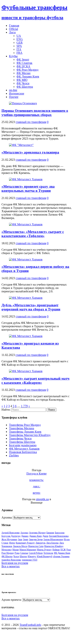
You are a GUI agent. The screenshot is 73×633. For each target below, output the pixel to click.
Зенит (25, 539)
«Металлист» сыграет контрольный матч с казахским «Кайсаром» (35, 380)
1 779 (24, 406)
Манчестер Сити (35, 546)
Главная (14, 25)
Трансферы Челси (20, 438)
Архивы (6, 517)
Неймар (56, 549)
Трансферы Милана (21, 428)
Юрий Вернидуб (44, 556)
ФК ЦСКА (23, 66)
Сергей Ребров (36, 553)
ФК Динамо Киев (27, 76)
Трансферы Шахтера (22, 441)
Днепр (45, 536)
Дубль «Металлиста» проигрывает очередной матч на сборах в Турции (30, 307)
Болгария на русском (14, 563)
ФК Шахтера (24, 86)
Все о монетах (10, 566)
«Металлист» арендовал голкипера (30, 152)
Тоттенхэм (48, 553)
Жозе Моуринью (9, 539)
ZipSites (14, 455)
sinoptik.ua (42, 499)
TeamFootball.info (30, 624)
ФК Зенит (22, 59)
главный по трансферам (31, 122)
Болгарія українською (22, 445)
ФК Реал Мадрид (27, 69)
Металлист (6, 549)
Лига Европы (52, 543)
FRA (19, 52)
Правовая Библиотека (23, 452)
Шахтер (23, 556)
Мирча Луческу (44, 549)
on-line (13, 90)
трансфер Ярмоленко (11, 559)
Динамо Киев (35, 536)
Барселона (59, 532)
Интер (12, 543)
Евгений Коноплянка (59, 536)
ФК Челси (22, 83)
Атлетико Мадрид (37, 532)
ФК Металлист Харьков (24, 448)
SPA (19, 46)
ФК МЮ (21, 79)
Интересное (16, 93)
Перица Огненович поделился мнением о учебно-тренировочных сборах (34, 113)
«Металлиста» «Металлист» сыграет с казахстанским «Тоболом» (32, 234)
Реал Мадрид (7, 553)
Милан (15, 549)
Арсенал (24, 532)
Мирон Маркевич (27, 549)
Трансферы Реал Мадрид (25, 424)
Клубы (13, 56)
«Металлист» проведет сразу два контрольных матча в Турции (28, 188)
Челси (16, 556)
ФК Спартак (24, 63)
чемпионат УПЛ (29, 559)
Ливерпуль (40, 543)
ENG (19, 39)
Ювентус (32, 556)
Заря (20, 539)
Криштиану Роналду (25, 543)
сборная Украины (61, 556)
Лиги (12, 32)
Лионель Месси (20, 546)
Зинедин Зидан (36, 539)
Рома (17, 553)
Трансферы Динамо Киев (25, 431)
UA (18, 35)
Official (13, 29)
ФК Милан (23, 73)
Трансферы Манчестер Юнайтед (29, 435)
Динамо (24, 536)
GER (19, 42)
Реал (68, 549)
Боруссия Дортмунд (10, 536)
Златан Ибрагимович (53, 539)
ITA (18, 49)
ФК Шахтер (7, 556)
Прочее (13, 96)
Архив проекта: (11, 599)
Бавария (50, 532)
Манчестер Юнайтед (53, 546)
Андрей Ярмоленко (10, 532)
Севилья (24, 553)
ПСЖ (63, 549)
